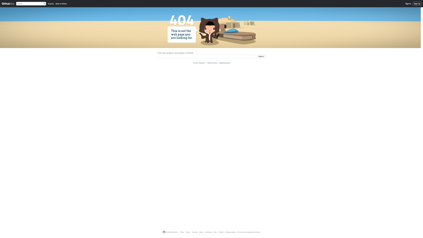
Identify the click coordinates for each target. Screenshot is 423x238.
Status (201, 232)
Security (194, 232)
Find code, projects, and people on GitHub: (176, 53)
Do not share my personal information (248, 232)
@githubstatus (225, 63)
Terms (182, 232)
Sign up (417, 4)
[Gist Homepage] (8, 3)
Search (261, 56)
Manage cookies (230, 232)
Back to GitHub (61, 4)
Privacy (188, 232)
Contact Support (199, 63)
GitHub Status (212, 63)
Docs (215, 232)
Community (208, 232)
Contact (221, 232)
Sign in (408, 4)
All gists (51, 4)
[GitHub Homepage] (164, 232)
